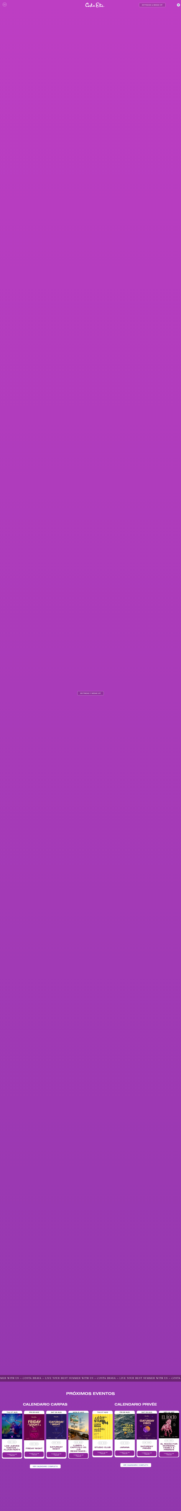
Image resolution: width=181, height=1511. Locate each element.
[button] (11, 1442)
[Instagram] (178, 4)
